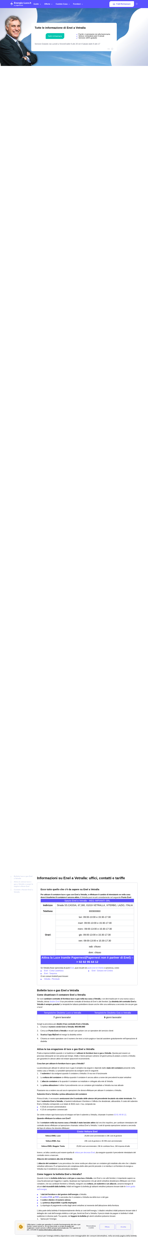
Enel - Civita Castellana (53, 971)
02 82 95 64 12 (88, 961)
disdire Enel (55, 1002)
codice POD (47, 1197)
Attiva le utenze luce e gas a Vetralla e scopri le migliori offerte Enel (23, 884)
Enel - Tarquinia (50, 973)
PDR (57, 1197)
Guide (36, 4)
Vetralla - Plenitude (52, 979)
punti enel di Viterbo (96, 968)
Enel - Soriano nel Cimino (102, 971)
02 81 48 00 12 (120, 1115)
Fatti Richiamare (123, 4)
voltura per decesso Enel (85, 1152)
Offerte (47, 4)
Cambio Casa (62, 4)
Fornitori (77, 4)
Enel (72, 968)
